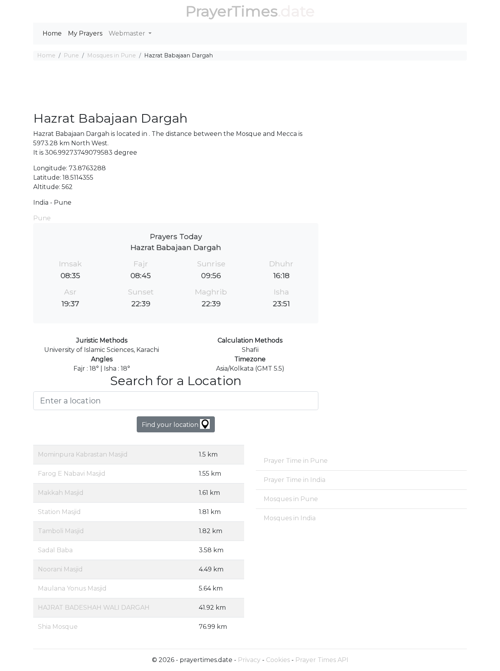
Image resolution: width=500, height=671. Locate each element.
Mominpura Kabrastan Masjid (83, 454)
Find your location (171, 424)
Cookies (278, 660)
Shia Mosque (58, 626)
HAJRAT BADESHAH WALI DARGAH (94, 607)
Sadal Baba (55, 550)
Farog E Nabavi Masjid (71, 473)
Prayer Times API (321, 660)
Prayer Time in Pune (296, 460)
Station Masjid (59, 512)
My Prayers (85, 33)
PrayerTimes (232, 11)
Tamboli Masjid (61, 531)
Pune (71, 55)
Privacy (249, 660)
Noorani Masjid (60, 569)
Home (52, 33)
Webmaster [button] (128, 33)
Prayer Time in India (294, 480)
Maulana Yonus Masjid (72, 588)
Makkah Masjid (61, 492)
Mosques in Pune (111, 55)
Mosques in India (290, 518)
